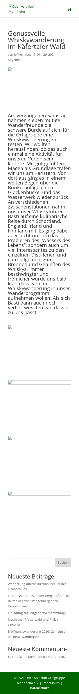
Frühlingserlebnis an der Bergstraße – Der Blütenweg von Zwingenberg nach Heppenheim (39, 601)
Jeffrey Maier (23, 54)
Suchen (63, 562)
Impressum (51, 683)
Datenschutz (39, 688)
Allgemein (15, 60)
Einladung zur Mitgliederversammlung (36, 613)
